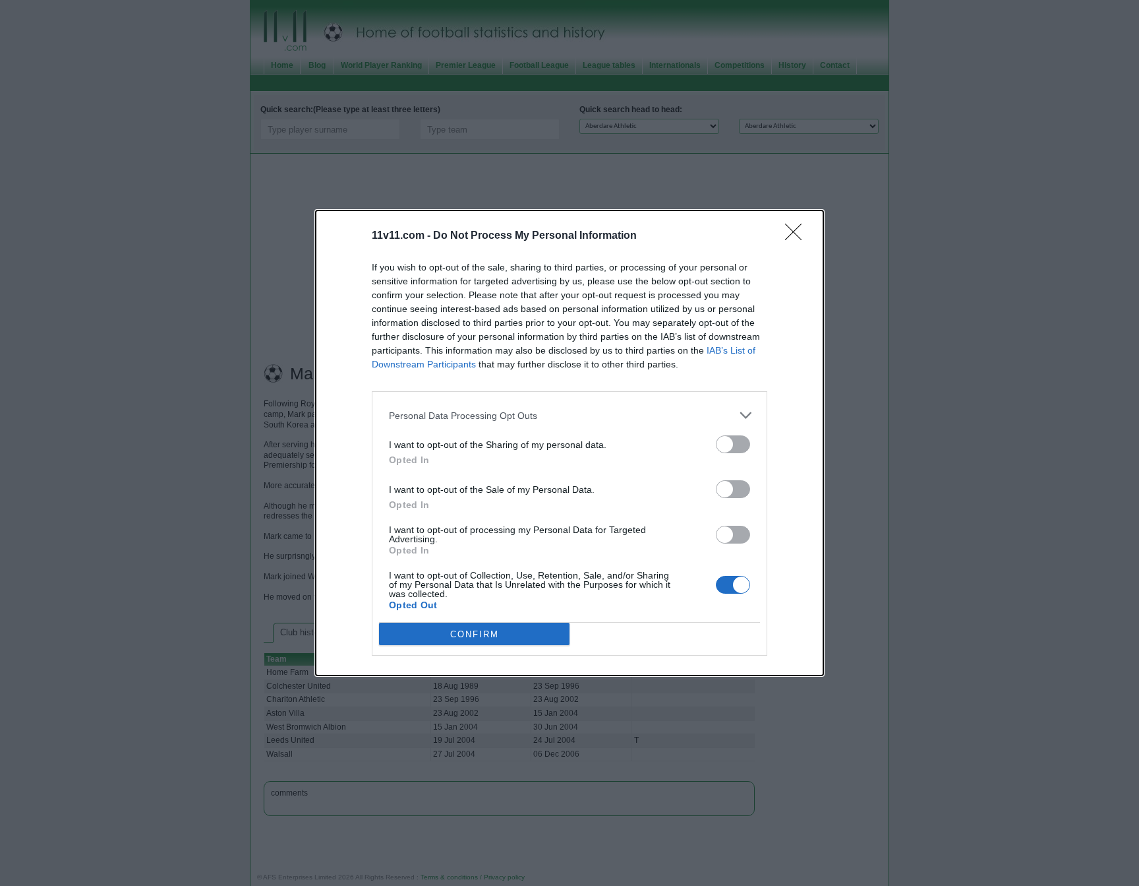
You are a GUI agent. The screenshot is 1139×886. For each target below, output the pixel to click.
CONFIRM (474, 634)
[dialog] (569, 443)
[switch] (733, 444)
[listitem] (569, 415)
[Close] (797, 236)
